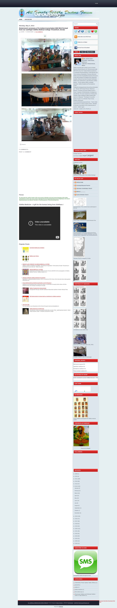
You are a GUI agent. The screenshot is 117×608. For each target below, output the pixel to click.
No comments (39, 31)
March (76, 493)
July (76, 503)
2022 (76, 533)
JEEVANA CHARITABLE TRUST (84, 188)
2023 (76, 536)
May (76, 498)
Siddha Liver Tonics (34, 256)
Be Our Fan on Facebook (84, 47)
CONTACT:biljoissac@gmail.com (81, 603)
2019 (76, 526)
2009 (76, 473)
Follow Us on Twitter (82, 42)
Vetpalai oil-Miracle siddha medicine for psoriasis (34, 277)
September (77, 508)
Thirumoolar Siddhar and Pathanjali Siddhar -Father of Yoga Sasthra (85, 595)
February (77, 490)
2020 (76, 528)
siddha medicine (78, 589)
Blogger (88, 448)
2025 (76, 541)
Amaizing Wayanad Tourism (83, 185)
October (77, 510)
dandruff (77, 585)
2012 (76, 481)
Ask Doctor (28, 19)
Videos (76, 52)
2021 (76, 531)
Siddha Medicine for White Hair (37, 308)
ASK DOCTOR (26, 304)
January (77, 488)
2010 (76, 476)
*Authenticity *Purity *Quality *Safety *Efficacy (85, 582)
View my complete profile (82, 109)
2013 (76, 483)
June (76, 500)
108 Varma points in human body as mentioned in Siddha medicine (45, 296)
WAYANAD (70, 603)
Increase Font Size (103, 601)
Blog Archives (90, 52)
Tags (82, 52)
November (77, 513)
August (76, 505)
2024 (76, 538)
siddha (76, 587)
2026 (76, 543)
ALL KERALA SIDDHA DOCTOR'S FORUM (38, 603)
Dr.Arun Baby (88, 58)
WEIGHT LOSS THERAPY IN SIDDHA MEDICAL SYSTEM (36, 264)
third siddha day (78, 591)
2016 (76, 518)
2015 (76, 516)
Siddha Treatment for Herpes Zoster (38, 288)
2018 (76, 523)
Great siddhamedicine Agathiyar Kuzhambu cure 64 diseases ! (37, 283)
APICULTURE (80, 182)
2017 (76, 521)
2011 (76, 478)
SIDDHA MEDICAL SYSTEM (36, 269)
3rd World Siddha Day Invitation (37, 247)
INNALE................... (81, 191)
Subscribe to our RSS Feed (84, 36)
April (76, 495)
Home (96, 3)
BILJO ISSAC (60, 603)
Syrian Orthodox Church (82, 194)
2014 (76, 486)
